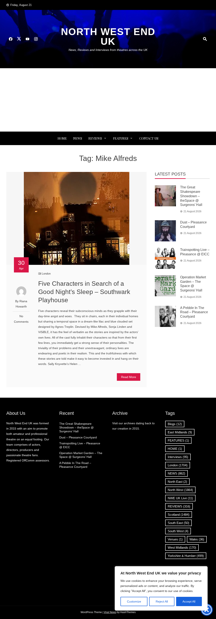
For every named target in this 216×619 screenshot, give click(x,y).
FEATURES (120, 138)
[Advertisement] (108, 99)
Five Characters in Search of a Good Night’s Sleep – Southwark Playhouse (84, 291)
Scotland (178, 514)
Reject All (162, 601)
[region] (161, 588)
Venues (175, 539)
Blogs (175, 424)
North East (177, 481)
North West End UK (108, 36)
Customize (134, 601)
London (46, 273)
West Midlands (182, 547)
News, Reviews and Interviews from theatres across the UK (108, 50)
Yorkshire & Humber (186, 556)
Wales (196, 539)
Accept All (188, 601)
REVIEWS (95, 138)
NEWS (77, 138)
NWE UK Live (180, 498)
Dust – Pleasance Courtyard (78, 437)
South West (178, 531)
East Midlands (180, 432)
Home (62, 138)
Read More (128, 377)
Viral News (110, 612)
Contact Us (148, 138)
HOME (175, 448)
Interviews (178, 457)
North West (180, 490)
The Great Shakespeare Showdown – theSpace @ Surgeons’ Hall (191, 196)
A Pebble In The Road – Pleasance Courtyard (194, 312)
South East (178, 523)
